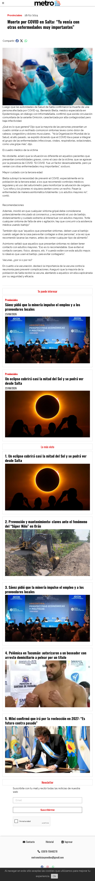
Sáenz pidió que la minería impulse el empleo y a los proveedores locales (42, 307)
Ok (54, 876)
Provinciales (14, 15)
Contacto (30, 842)
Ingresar (68, 842)
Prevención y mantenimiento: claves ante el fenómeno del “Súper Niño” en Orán (46, 524)
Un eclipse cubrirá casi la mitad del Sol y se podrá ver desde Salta (44, 381)
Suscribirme (47, 809)
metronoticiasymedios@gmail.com (47, 857)
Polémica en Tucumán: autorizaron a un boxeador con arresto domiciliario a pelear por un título (45, 655)
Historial (49, 842)
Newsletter (47, 782)
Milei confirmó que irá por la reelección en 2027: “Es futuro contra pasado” (45, 720)
